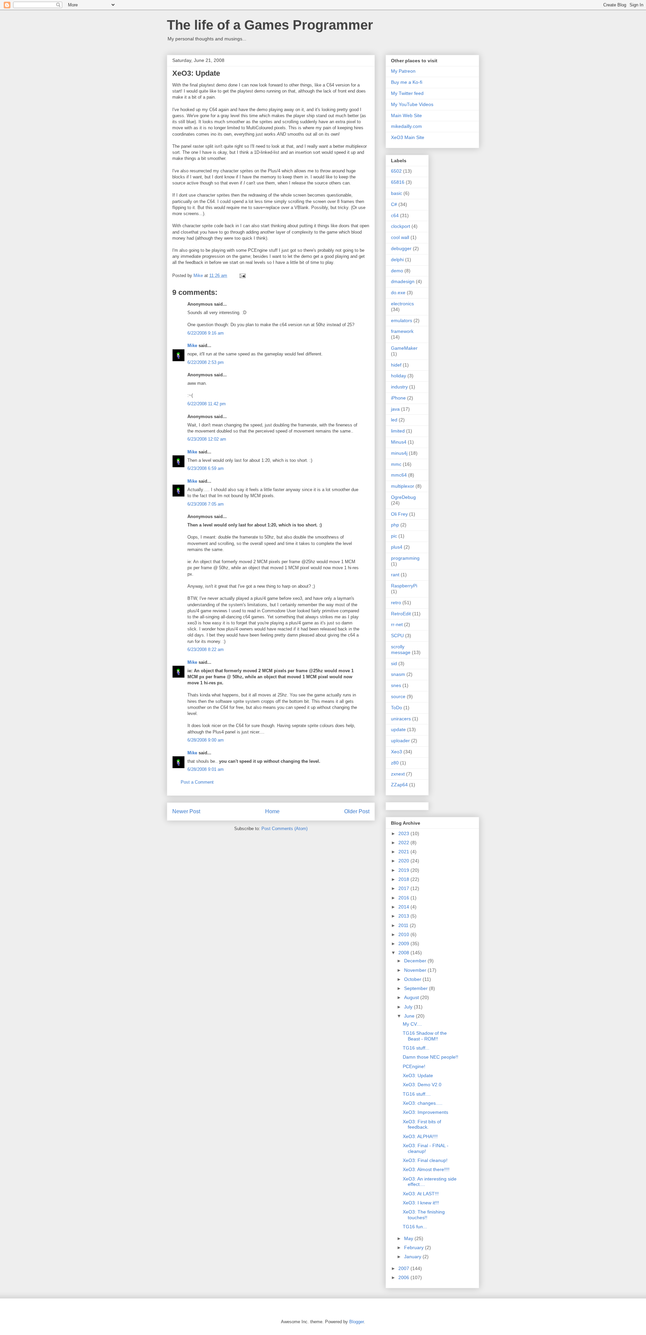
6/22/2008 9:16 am (205, 333)
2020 (404, 860)
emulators (401, 320)
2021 (404, 851)
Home (272, 811)
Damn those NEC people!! (430, 1057)
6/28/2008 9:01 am (205, 769)
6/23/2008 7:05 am (205, 504)
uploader (400, 740)
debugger (401, 248)
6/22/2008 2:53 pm (205, 362)
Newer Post (186, 811)
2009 (404, 943)
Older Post (356, 811)
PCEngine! (414, 1066)
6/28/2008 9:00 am (205, 740)
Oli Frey (399, 514)
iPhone (398, 398)
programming (405, 558)
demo (397, 270)
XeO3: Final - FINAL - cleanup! (425, 1148)
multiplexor (402, 486)
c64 (395, 215)
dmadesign (403, 281)
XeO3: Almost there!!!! (426, 1169)
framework (402, 331)
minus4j (399, 453)
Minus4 (398, 442)
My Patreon (403, 71)
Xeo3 (396, 751)
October (413, 979)
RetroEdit (401, 613)
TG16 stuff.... (417, 1094)
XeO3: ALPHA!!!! (420, 1136)
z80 (395, 762)
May (409, 1238)
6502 (396, 171)
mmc (396, 464)
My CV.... (412, 1024)
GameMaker (404, 348)
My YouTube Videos (412, 104)
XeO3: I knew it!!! (421, 1202)
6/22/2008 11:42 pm (206, 403)
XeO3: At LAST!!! (421, 1193)
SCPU (397, 635)
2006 (404, 1277)
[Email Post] (242, 275)
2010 (404, 934)
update (398, 729)
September (416, 988)
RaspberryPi (404, 585)
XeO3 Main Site (407, 137)
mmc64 (399, 475)
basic (396, 193)
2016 (404, 897)
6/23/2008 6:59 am (205, 468)
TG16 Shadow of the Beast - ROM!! (425, 1035)
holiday (398, 375)
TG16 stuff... (416, 1048)
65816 (397, 182)
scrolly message (400, 649)
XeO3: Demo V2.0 (422, 1084)
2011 (404, 925)
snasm (398, 674)
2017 (404, 888)
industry (399, 386)
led (394, 419)
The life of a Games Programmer (270, 25)
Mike (192, 345)
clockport (400, 226)
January (413, 1256)
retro (396, 602)
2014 (404, 907)
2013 (404, 916)
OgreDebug (403, 497)
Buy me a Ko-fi (406, 82)
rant (395, 574)
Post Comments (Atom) (284, 828)
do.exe (398, 292)
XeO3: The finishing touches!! (424, 1214)
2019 (404, 870)
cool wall (400, 237)
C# (394, 204)
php (395, 524)
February (414, 1247)
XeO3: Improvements (425, 1112)
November (416, 970)
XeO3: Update (418, 1075)
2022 (404, 842)
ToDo (396, 707)
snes (396, 685)
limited (398, 431)
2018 (404, 879)
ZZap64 (399, 784)
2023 (404, 833)
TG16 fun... (415, 1226)
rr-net (397, 624)
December (416, 960)
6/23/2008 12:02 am (206, 439)
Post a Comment (197, 782)
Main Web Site (406, 115)
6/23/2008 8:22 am (205, 649)
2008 (404, 952)
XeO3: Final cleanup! (425, 1160)
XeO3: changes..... (422, 1103)
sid (394, 663)
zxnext (398, 774)
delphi (397, 259)
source (398, 696)
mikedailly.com (406, 126)
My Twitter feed (407, 93)
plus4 (396, 547)
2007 (404, 1268)
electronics (402, 303)
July (409, 1006)
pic (394, 536)
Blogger (356, 1321)
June (410, 1016)
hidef (396, 365)
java (395, 409)
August (412, 997)
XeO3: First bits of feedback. (422, 1124)
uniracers (401, 718)
